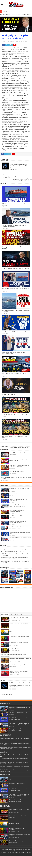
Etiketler (16, 614)
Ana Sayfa (3, 14)
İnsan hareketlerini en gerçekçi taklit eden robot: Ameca (13, 654)
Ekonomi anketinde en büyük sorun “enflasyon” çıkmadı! (18, 822)
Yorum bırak (25, 41)
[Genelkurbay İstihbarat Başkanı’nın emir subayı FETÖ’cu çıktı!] (5, 660)
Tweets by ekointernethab (6, 694)
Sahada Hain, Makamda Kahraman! (17, 494)
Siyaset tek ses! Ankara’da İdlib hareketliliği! (19, 636)
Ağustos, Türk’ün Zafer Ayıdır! (9, 394)
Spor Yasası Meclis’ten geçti (15, 648)
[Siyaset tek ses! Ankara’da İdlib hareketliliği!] (5, 638)
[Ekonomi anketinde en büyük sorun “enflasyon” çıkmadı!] (5, 632)
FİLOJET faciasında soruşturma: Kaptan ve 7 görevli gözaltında (15, 553)
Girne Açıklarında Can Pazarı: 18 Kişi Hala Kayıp (12, 549)
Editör (4, 41)
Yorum (21, 614)
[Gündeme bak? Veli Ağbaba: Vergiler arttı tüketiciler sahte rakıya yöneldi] (5, 644)
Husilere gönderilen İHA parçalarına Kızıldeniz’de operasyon (14, 561)
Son (11, 614)
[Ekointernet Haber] (16, 4)
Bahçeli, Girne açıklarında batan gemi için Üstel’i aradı (15, 268)
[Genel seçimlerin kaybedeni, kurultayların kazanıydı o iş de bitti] (5, 673)
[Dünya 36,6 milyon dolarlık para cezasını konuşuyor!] (5, 619)
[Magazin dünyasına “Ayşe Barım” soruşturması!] (5, 667)
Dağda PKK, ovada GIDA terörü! (16, 471)
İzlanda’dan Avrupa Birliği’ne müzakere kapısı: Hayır (15, 332)
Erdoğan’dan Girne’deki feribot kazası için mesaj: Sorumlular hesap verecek (14, 226)
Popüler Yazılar (4, 614)
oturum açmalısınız (23, 447)
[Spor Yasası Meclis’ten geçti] (5, 650)
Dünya (8, 14)
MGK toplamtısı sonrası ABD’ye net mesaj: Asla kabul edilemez (21, 179)
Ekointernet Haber (11, 849)
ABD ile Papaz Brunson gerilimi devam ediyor (10, 176)
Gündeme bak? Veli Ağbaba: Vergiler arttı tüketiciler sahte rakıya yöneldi (19, 835)
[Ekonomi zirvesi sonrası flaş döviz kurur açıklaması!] (5, 625)
